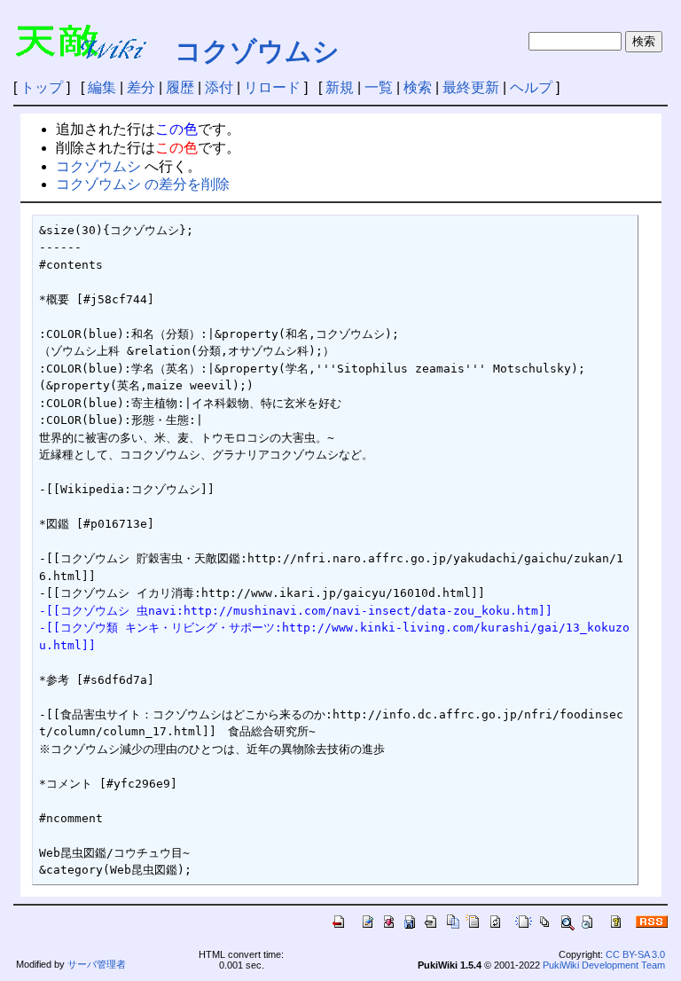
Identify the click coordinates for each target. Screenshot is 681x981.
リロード (272, 87)
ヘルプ (531, 87)
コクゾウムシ (257, 51)
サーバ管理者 (96, 964)
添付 (219, 87)
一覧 (378, 87)
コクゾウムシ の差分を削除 (143, 184)
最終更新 (470, 87)
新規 (339, 87)
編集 (102, 87)
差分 (141, 87)
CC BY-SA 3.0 (635, 954)
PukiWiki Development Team (604, 965)
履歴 (180, 87)
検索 (417, 87)
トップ (41, 87)
